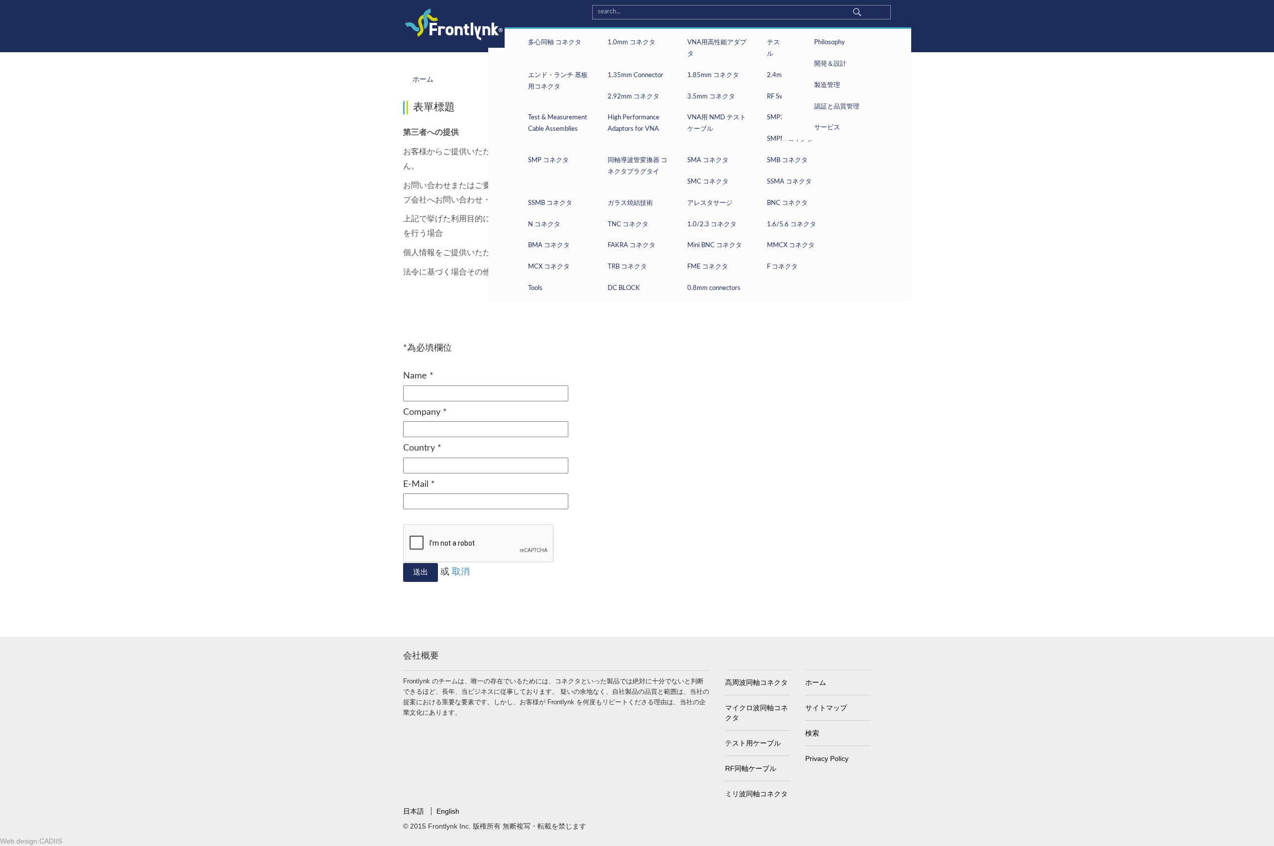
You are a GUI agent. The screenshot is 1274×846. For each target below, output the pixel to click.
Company (425, 412)
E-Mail (419, 484)
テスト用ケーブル (753, 743)
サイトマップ (826, 708)
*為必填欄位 (427, 348)
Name (418, 376)
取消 (461, 571)
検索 (812, 733)
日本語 (414, 811)
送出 (420, 572)
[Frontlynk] (450, 24)
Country (422, 448)
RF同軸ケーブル (750, 768)
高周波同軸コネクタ (756, 682)
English (447, 811)
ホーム (815, 682)
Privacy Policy (827, 758)
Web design (18, 841)
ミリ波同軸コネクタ (756, 794)
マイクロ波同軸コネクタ (756, 713)
